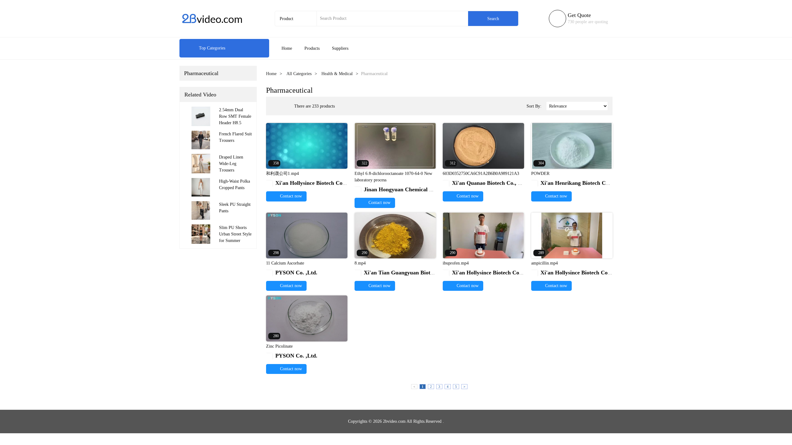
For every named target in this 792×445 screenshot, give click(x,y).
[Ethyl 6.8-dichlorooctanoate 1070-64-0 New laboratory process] (395, 145)
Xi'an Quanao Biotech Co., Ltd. (486, 183)
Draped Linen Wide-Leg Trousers (231, 163)
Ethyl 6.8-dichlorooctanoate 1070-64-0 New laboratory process (393, 176)
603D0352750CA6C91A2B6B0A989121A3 (481, 173)
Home (287, 48)
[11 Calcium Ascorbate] (306, 235)
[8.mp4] (395, 235)
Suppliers (340, 48)
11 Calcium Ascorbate (285, 263)
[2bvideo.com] (211, 18)
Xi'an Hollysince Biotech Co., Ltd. (312, 183)
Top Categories (205, 48)
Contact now (290, 196)
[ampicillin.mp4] (572, 235)
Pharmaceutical (201, 73)
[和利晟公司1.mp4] (306, 145)
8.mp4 (360, 263)
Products (312, 48)
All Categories (299, 73)
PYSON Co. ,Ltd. (292, 272)
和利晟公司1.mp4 (282, 173)
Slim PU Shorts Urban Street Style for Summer (235, 234)
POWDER (540, 173)
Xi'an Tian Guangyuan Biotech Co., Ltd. (409, 272)
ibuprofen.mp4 (456, 263)
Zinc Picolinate (279, 346)
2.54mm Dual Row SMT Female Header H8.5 (235, 116)
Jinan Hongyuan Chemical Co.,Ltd (402, 189)
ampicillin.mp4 (544, 263)
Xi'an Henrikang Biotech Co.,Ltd (576, 183)
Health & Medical (337, 73)
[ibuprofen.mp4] (483, 235)
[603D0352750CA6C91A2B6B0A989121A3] (483, 145)
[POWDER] (572, 145)
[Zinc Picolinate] (306, 318)
